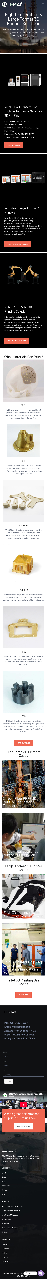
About (4, 1173)
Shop (3, 1194)
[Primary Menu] (43, 4)
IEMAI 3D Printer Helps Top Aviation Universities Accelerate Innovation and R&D (23, 967)
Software (5, 1232)
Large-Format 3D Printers (11, 1211)
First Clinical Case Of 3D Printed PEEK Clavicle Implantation (21, 855)
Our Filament (6, 1219)
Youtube (5, 1244)
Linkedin (5, 1257)
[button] (13, 145)
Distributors (6, 1186)
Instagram (5, 1261)
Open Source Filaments (10, 1228)
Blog (3, 1181)
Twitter (4, 1253)
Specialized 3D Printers (10, 1215)
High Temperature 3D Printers (12, 1206)
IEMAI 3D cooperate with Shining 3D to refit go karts (23, 914)
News (4, 1177)
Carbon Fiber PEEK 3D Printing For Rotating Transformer (19, 802)
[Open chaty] (41, 1273)
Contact (4, 1190)
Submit (8, 1081)
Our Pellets (5, 1224)
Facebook (5, 1249)
